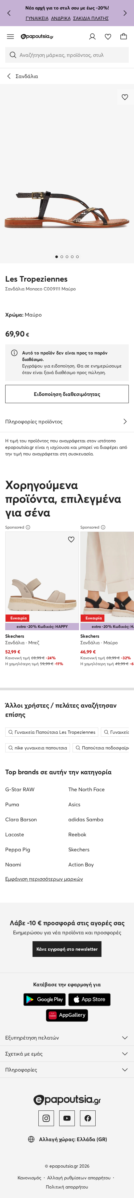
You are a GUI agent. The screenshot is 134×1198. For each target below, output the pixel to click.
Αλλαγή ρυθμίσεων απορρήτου (79, 1178)
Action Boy (81, 864)
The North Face (86, 789)
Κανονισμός (29, 1178)
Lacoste (14, 834)
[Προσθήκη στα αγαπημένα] (125, 97)
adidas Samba (85, 819)
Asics (74, 804)
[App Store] (89, 999)
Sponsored (14, 527)
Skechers (78, 849)
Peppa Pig (17, 849)
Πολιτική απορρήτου (67, 1187)
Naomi (13, 864)
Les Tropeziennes (36, 279)
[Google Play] (44, 999)
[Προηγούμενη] (9, 13)
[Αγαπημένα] (108, 36)
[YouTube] (67, 1118)
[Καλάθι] (123, 36)
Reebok (77, 834)
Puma (12, 804)
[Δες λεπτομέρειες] (125, 421)
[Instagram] (46, 1118)
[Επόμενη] (125, 13)
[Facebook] (88, 1118)
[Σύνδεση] (92, 36)
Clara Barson (21, 819)
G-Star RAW (19, 789)
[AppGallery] (67, 1015)
